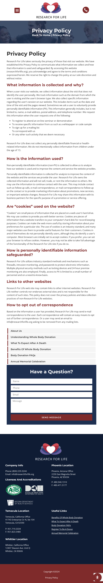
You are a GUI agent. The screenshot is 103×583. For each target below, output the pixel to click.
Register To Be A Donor (62, 529)
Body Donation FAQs (23, 355)
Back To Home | (42, 35)
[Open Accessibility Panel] (97, 577)
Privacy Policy (51, 577)
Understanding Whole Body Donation (33, 337)
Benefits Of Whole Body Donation (31, 349)
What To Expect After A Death (28, 343)
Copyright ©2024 (52, 571)
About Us (16, 331)
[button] (17, 10)
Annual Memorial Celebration (28, 361)
